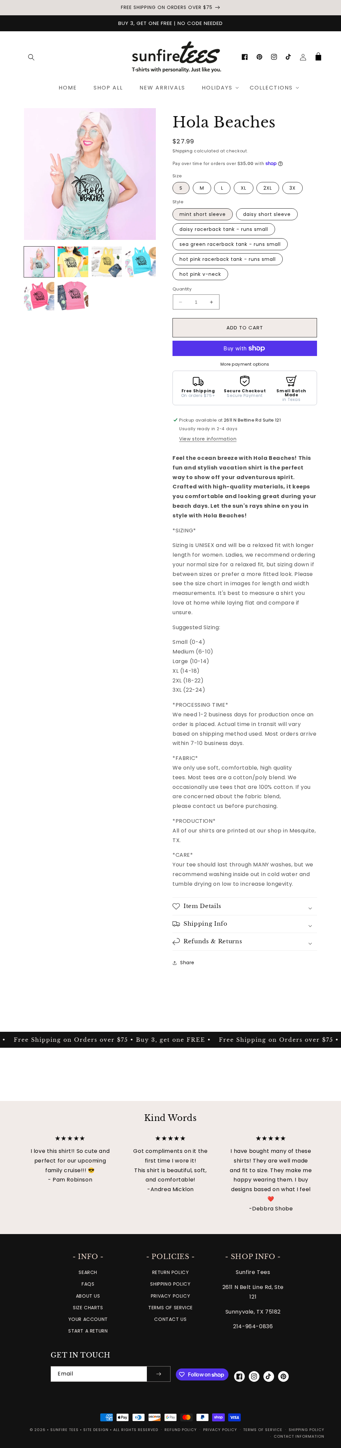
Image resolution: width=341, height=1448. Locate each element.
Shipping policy (306, 1429)
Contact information (299, 1436)
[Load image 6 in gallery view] (73, 295)
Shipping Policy (170, 1284)
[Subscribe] (158, 1373)
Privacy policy (220, 1429)
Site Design (96, 1429)
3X (292, 188)
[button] (31, 57)
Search (88, 1272)
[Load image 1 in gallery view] (39, 262)
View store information (207, 439)
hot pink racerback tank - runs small (227, 259)
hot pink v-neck (200, 274)
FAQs (88, 1284)
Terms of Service (170, 1307)
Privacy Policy (170, 1296)
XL (243, 188)
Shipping (182, 151)
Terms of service (262, 1429)
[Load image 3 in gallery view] (107, 262)
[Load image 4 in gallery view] (140, 262)
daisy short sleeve (267, 214)
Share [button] (187, 962)
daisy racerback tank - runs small (223, 229)
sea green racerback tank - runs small (230, 244)
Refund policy (181, 1429)
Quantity (181, 289)
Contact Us (170, 1319)
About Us (88, 1296)
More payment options (244, 364)
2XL (267, 188)
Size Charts (88, 1307)
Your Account (88, 1319)
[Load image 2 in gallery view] (73, 262)
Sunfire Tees (64, 1429)
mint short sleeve (202, 214)
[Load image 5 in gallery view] (39, 295)
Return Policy (170, 1272)
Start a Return (88, 1331)
